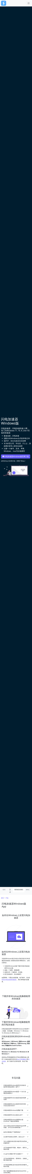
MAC (28, 889)
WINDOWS (18, 889)
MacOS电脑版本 (22, 1059)
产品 (7, 898)
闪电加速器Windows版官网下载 (16, 456)
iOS (4, 889)
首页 (2, 898)
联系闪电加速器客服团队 (9, 980)
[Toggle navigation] (28, 3)
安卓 (10, 890)
